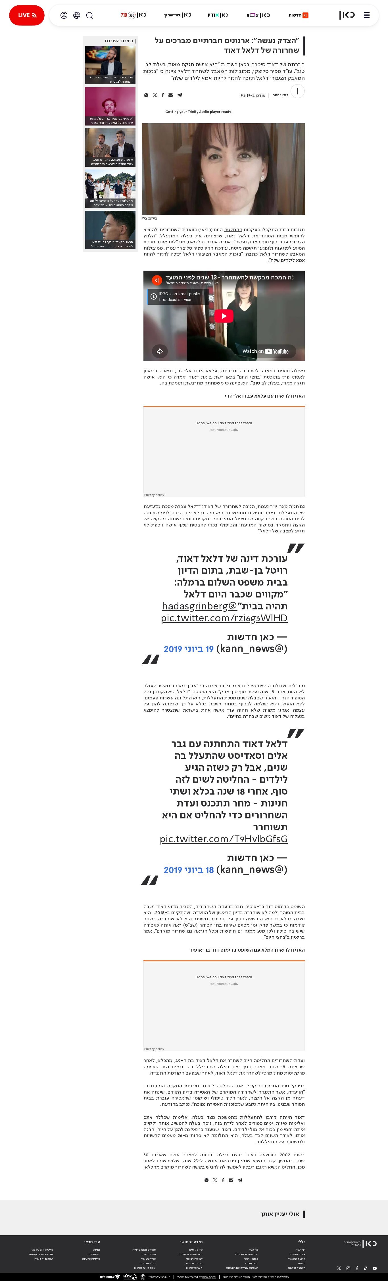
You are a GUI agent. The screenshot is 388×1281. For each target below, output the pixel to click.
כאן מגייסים (196, 1249)
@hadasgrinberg (199, 607)
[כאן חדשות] (298, 15)
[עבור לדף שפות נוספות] (76, 15)
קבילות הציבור (194, 1258)
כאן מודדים (93, 1254)
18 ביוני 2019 (189, 870)
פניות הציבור (148, 1258)
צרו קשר (253, 1249)
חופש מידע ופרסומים (191, 1254)
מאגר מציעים (148, 1254)
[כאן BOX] (258, 15)
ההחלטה (233, 229)
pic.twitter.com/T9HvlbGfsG (224, 840)
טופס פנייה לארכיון (145, 1268)
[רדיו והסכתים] (218, 15)
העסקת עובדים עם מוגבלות (242, 1268)
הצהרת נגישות (296, 1268)
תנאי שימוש (251, 1263)
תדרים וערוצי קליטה (41, 1254)
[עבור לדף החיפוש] (89, 15)
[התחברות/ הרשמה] (64, 15)
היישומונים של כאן (42, 1249)
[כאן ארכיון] (178, 15)
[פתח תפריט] (366, 15)
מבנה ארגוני (251, 1258)
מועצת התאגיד (296, 1258)
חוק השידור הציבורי (246, 1254)
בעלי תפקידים (147, 1263)
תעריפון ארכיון (194, 1267)
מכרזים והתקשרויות (144, 1249)
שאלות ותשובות (43, 1258)
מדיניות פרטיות (91, 1258)
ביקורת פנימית (194, 1263)
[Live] (27, 15)
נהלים (301, 1263)
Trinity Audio (198, 112)
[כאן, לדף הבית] (343, 15)
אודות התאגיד (297, 1254)
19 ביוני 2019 (189, 649)
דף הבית (300, 1249)
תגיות (96, 1249)
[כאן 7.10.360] (133, 15)
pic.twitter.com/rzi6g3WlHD (224, 619)
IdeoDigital (209, 1277)
